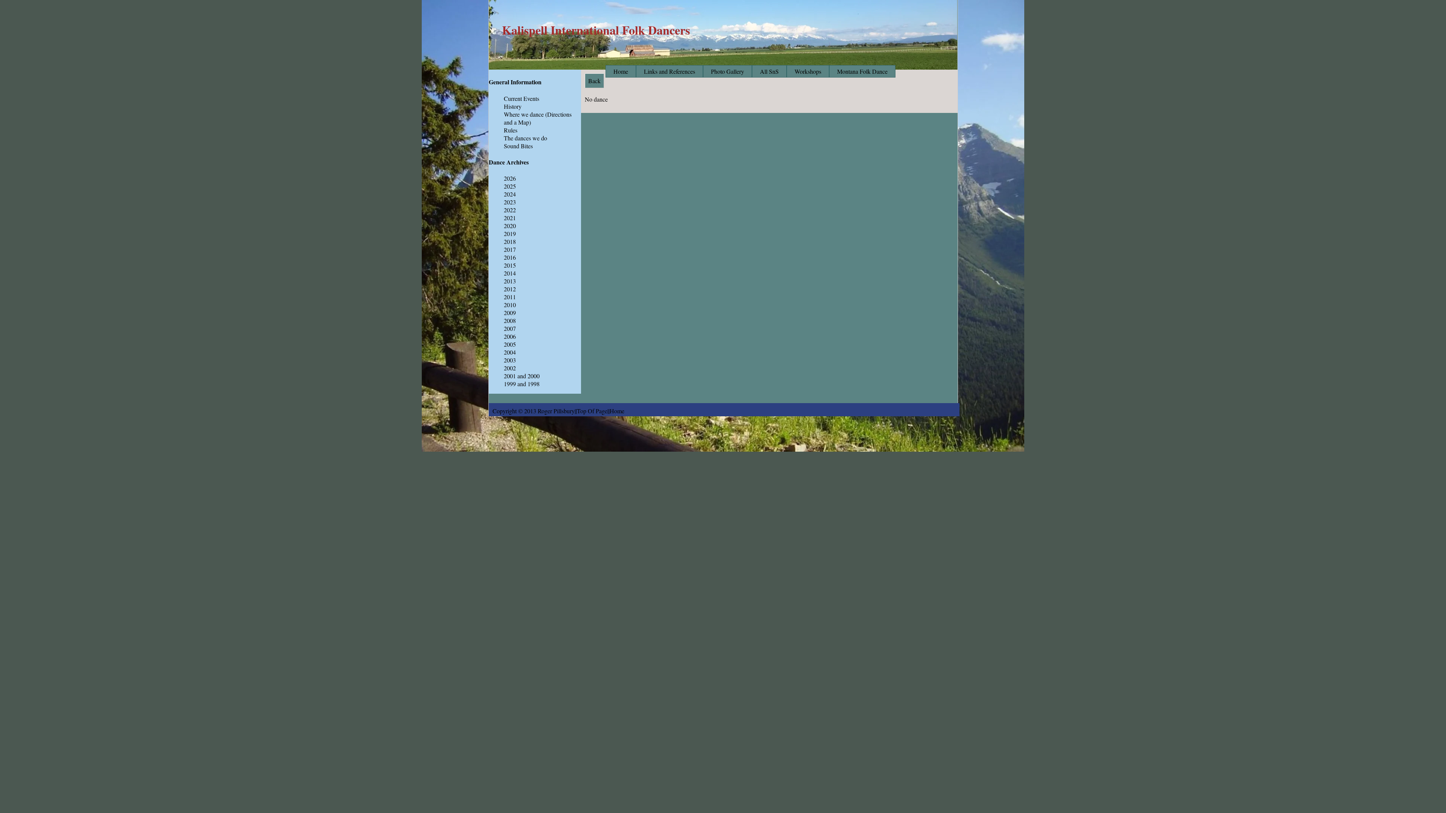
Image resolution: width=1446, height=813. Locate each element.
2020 (510, 226)
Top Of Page (592, 411)
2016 (510, 257)
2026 (510, 178)
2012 (510, 289)
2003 (510, 360)
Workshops (808, 71)
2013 (510, 281)
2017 (510, 249)
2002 (510, 368)
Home (620, 71)
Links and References (669, 71)
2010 (510, 305)
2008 (510, 320)
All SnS (769, 71)
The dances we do (525, 138)
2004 (510, 352)
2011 (510, 297)
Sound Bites (518, 146)
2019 (510, 234)
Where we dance (524, 114)
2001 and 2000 (522, 376)
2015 (510, 265)
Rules (510, 130)
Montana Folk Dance (862, 71)
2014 (510, 273)
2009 (510, 313)
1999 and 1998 (522, 384)
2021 (510, 218)
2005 (510, 344)
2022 (510, 210)
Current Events (521, 98)
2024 (510, 194)
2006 (510, 336)
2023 (510, 202)
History (513, 106)
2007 (510, 328)
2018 (510, 241)
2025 (510, 186)
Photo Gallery (727, 71)
